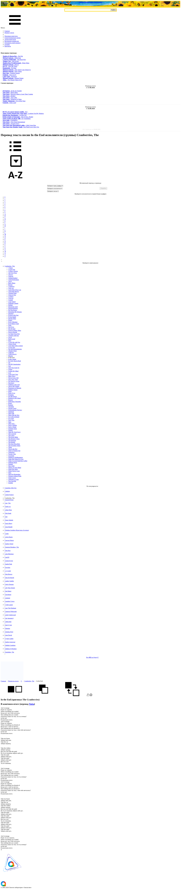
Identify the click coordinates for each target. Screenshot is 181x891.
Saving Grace (12, 408)
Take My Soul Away (14, 432)
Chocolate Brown (13, 291)
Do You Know (12, 310)
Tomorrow (11, 452)
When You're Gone (14, 471)
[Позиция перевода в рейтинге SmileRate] (91, 695)
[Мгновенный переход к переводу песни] (15, 167)
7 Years (10, 268)
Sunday (10, 430)
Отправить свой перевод (12, 43)
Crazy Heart (12, 301)
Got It (10, 337)
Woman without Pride (14, 476)
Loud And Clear (13, 374)
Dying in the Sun (13, 315)
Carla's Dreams (9, 584)
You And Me (12, 481)
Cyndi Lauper (9, 605)
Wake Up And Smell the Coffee (17, 461)
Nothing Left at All (14, 384)
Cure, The (8, 503)
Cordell (10, 300)
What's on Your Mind (14, 467)
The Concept (12, 434)
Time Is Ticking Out (14, 450)
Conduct (10, 296)
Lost (9, 373)
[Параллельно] (15, 695)
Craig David (8, 635)
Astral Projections (13, 279)
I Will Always (12, 354)
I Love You (11, 347)
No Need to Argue (13, 381)
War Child (11, 466)
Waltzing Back (12, 462)
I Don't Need (12, 344)
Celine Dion (8, 510)
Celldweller (8, 621)
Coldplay (7, 491)
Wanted (10, 464)
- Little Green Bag (19, 125)
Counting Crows (9, 601)
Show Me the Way (13, 415)
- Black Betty (10, 92)
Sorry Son (11, 420)
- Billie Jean (12, 58)
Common (7, 598)
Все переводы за (91, 129)
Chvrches (7, 567)
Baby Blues (11, 283)
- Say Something (17, 118)
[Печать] (88, 695)
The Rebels (11, 442)
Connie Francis (9, 494)
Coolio (7, 533)
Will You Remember (14, 474)
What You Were (13, 469)
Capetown (11, 286)
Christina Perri (9, 632)
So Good (11, 418)
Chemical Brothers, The (12, 547)
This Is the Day (12, 449)
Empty (10, 320)
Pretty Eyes (11, 393)
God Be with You (13, 335)
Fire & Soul (11, 329)
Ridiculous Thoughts (14, 401)
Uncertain (11, 456)
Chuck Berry (8, 523)
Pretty (10, 391)
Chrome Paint (12, 293)
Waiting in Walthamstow (15, 457)
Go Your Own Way (14, 334)
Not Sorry (11, 383)
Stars (9, 422)
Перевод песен (9, 32)
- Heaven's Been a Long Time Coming (18, 94)
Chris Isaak (8, 513)
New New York (13, 379)
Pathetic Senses (12, 390)
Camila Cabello (9, 581)
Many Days (11, 376)
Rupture (10, 405)
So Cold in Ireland (13, 417)
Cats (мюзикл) (9, 618)
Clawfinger (8, 594)
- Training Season (11, 73)
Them (10, 447)
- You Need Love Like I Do (21, 127)
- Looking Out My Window (23, 113)
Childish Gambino (10, 645)
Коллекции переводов (12, 41)
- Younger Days (11, 123)
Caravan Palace (9, 540)
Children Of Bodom (10, 649)
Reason (10, 400)
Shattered (11, 412)
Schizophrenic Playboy (15, 410)
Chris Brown (8, 574)
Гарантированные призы (13, 38)
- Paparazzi (10, 76)
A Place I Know (13, 271)
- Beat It (11, 64)
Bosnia (10, 285)
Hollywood (11, 339)
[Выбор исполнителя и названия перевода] (15, 152)
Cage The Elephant (10, 608)
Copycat (10, 298)
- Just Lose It (9, 75)
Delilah (10, 305)
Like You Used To (13, 368)
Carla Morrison (9, 554)
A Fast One (11, 269)
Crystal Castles (9, 638)
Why (9, 472)
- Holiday (9, 96)
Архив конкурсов (10, 39)
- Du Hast (9, 68)
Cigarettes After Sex (10, 488)
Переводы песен (13, 681)
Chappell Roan (9, 500)
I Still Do (11, 352)
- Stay (15, 112)
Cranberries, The (29, 681)
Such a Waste (12, 427)
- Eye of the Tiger (14, 101)
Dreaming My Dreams (15, 312)
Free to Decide (12, 332)
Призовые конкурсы (11, 36)
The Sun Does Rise (14, 444)
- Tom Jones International (14, 122)
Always (10, 274)
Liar (9, 366)
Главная (7, 31)
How (9, 340)
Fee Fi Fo (11, 327)
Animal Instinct (12, 278)
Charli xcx (8, 506)
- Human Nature (13, 78)
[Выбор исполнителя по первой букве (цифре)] (15, 181)
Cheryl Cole (8, 625)
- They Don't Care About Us (17, 70)
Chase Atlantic (9, 520)
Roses (10, 403)
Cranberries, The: (10, 266)
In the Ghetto (12, 359)
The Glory (11, 435)
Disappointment (13, 308)
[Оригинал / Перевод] (72, 695)
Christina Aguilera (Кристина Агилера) (17, 530)
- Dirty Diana (12, 71)
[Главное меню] (15, 26)
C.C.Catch (8, 571)
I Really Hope (12, 351)
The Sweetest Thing (14, 445)
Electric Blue (12, 318)
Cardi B (7, 557)
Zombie (10, 483)
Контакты (8, 46)
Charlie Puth (8, 564)
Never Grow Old (13, 378)
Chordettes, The (9, 652)
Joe (9, 362)
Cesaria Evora (9, 561)
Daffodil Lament (13, 303)
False (9, 325)
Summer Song (12, 428)
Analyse (10, 276)
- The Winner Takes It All (12, 80)
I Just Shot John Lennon (15, 346)
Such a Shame (12, 425)
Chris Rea (7, 550)
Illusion (10, 356)
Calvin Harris (9, 537)
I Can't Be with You (14, 342)
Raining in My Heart (14, 398)
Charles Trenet (9, 544)
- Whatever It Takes (12, 99)
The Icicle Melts (13, 437)
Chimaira (7, 628)
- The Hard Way (14, 59)
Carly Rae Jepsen (10, 588)
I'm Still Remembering (15, 349)
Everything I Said (13, 323)
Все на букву (92, 657)
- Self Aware (11, 61)
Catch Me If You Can (14, 290)
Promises (11, 395)
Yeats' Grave (12, 478)
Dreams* (11, 313)
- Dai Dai (13, 56)
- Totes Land (9, 102)
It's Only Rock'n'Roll (14, 361)
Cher (6, 517)
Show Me (11, 413)
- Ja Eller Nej (14, 115)
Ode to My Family (13, 386)
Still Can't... (11, 423)
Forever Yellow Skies (14, 330)
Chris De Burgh (9, 577)
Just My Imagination (14, 364)
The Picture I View (14, 439)
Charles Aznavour (10, 642)
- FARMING (10, 120)
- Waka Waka (16, 63)
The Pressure (12, 440)
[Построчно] (43, 695)
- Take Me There (10, 66)
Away (10, 281)
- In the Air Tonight (12, 91)
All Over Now (12, 273)
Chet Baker (8, 591)
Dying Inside (12, 317)
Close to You (12, 295)
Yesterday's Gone (13, 479)
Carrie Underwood (10, 615)
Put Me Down (12, 396)
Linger (10, 369)
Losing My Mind (13, 371)
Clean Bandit (8, 527)
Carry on (11, 288)
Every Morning (12, 322)
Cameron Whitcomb (11, 611)
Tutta (31, 704)
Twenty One (12, 454)
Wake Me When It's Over (15, 459)
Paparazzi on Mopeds (14, 388)
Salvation (11, 406)
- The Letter (10, 97)
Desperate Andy (13, 307)
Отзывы (7, 44)
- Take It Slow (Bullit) (18, 117)
